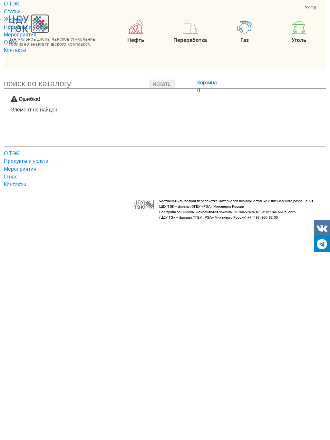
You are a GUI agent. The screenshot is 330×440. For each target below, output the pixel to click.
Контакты (15, 50)
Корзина (207, 82)
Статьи (12, 11)
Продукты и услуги (26, 161)
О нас (10, 176)
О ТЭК (11, 3)
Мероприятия (20, 34)
